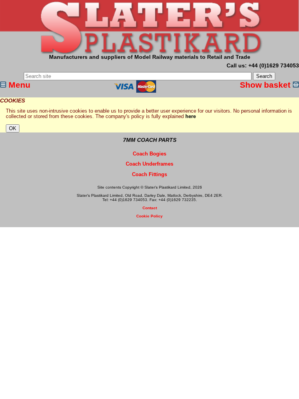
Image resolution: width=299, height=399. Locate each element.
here (190, 116)
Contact (149, 208)
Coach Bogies (149, 154)
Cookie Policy (149, 216)
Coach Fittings (149, 174)
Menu (18, 84)
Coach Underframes (149, 164)
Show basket (266, 84)
